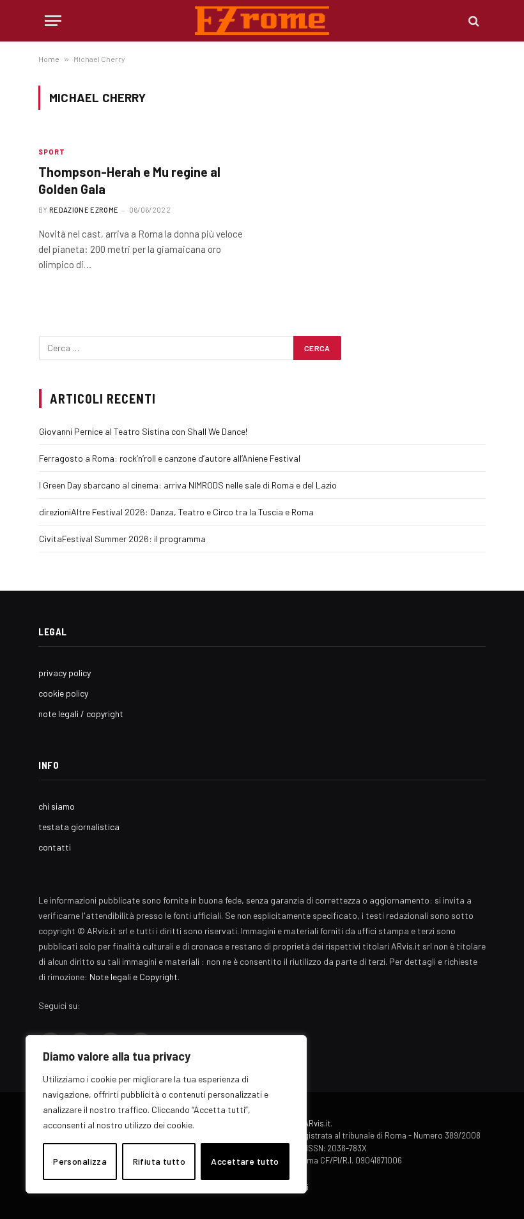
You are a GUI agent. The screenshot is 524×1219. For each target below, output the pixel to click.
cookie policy (63, 693)
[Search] (472, 20)
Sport (52, 152)
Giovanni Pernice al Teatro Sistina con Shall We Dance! (143, 431)
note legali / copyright (80, 713)
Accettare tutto (245, 1161)
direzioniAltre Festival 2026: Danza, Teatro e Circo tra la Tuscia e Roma (176, 511)
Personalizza (80, 1161)
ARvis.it (317, 1123)
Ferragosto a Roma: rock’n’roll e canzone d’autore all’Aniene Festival (169, 458)
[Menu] (53, 20)
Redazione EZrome (83, 210)
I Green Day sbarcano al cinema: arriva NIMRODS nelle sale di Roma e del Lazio (188, 485)
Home (48, 58)
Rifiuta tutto (159, 1161)
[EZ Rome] (262, 21)
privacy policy (64, 672)
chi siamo (56, 806)
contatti (54, 847)
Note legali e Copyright (133, 976)
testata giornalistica (78, 826)
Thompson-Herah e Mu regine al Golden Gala (129, 180)
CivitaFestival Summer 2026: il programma (122, 538)
